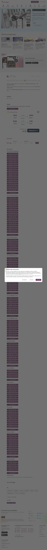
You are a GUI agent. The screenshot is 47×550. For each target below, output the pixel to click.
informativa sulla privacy (29, 274)
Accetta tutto (38, 279)
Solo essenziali (24, 279)
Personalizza (31, 279)
